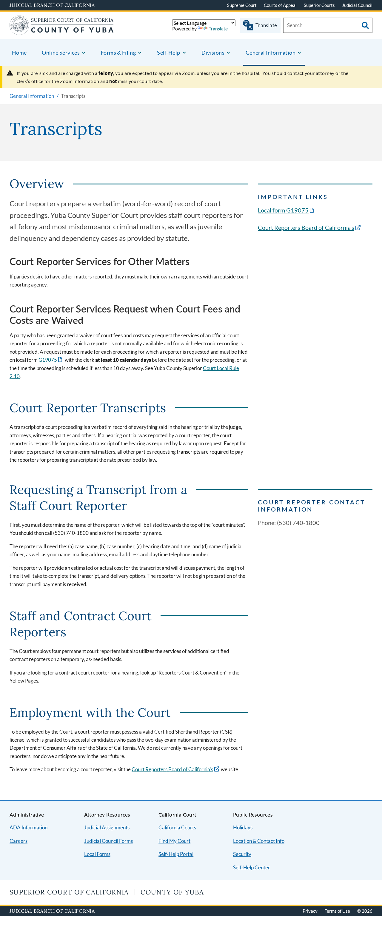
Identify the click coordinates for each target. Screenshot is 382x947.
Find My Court (174, 841)
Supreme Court (242, 5)
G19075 (50, 360)
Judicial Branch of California (52, 5)
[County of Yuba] (61, 31)
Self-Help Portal (175, 854)
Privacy (310, 911)
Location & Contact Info (258, 841)
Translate (218, 28)
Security (242, 854)
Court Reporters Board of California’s (306, 227)
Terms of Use (337, 911)
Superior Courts (319, 5)
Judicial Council (357, 5)
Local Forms (97, 854)
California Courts (177, 827)
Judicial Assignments (107, 827)
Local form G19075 (286, 210)
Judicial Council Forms (108, 841)
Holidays (242, 827)
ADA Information (28, 827)
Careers (18, 841)
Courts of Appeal (280, 5)
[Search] (365, 25)
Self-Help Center (251, 867)
